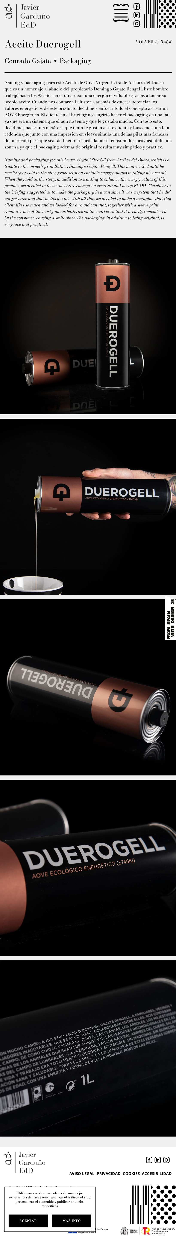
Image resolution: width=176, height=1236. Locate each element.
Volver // (154, 41)
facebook (136, 6)
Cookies (131, 1173)
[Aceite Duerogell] (88, 326)
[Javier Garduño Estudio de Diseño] (27, 16)
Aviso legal (81, 1173)
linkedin (136, 15)
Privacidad (109, 1173)
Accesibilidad (157, 1173)
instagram (136, 23)
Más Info (72, 1220)
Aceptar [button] (28, 1220)
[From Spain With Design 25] (170, 618)
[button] (121, 12)
